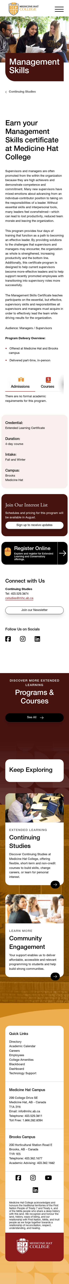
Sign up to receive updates (34, 525)
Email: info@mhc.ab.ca (24, 1111)
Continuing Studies (22, 91)
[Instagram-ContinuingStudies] (22, 640)
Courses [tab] (47, 387)
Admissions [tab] (20, 387)
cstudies (11, 598)
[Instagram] (33, 1179)
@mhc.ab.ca (25, 598)
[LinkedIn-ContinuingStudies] (37, 640)
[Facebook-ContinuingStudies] (8, 640)
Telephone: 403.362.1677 (25, 1158)
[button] (59, 8)
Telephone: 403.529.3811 (25, 1116)
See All (31, 717)
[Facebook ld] (18, 1179)
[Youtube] (48, 1179)
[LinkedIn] (35, 1191)
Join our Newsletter (34, 610)
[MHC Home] (23, 8)
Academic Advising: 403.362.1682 (32, 1163)
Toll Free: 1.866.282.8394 (26, 1120)
